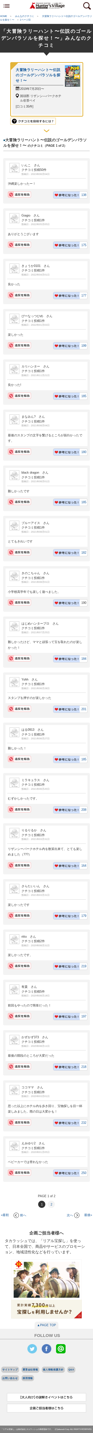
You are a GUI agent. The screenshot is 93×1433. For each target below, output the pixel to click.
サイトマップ (10, 1369)
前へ (23, 1215)
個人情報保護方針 (53, 1369)
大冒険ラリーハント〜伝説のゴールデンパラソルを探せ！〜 (38, 75)
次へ (70, 1215)
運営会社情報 (30, 1369)
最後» (88, 1215)
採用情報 (28, 1378)
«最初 (5, 1215)
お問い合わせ (10, 1378)
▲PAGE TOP (46, 1325)
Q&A (71, 1369)
